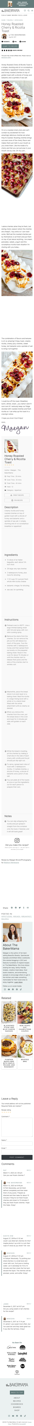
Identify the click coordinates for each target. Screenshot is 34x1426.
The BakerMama (18, 35)
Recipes (10, 20)
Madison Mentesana (11, 862)
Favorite (7, 41)
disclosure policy (6, 57)
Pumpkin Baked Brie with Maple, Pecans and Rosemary (9, 1063)
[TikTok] (21, 989)
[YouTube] (9, 989)
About (17, 1398)
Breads (16, 916)
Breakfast (26, 916)
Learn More (18, 982)
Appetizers (19, 20)
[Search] (28, 10)
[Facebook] (13, 989)
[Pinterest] (17, 989)
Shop (16, 1410)
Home (3, 20)
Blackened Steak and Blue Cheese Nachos (9, 1028)
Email (4, 1148)
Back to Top (17, 1392)
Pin (16, 41)
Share (24, 41)
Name (4, 1140)
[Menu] (32, 10)
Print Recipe (18, 495)
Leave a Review (17, 50)
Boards (17, 1407)
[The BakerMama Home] (10, 10)
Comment (5, 1116)
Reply (29, 1170)
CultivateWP (22, 1424)
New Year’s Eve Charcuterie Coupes (25, 1028)
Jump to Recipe (10, 46)
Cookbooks (17, 1404)
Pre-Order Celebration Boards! (22, 3)
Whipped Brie (25, 1060)
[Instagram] (5, 989)
